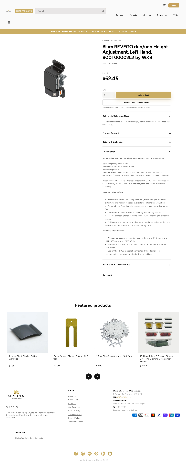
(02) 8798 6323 (124, 397)
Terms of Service (75, 422)
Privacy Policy (74, 411)
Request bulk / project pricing (137, 102)
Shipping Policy (74, 414)
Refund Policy (74, 418)
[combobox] (70, 11)
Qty (104, 90)
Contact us (73, 400)
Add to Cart (143, 95)
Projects (72, 403)
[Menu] (9, 22)
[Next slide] (97, 376)
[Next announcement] (179, 31)
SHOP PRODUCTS (24, 11)
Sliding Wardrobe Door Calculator (29, 438)
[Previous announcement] (7, 31)
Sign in (173, 5)
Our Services (74, 407)
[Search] (103, 11)
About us (72, 396)
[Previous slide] (89, 376)
